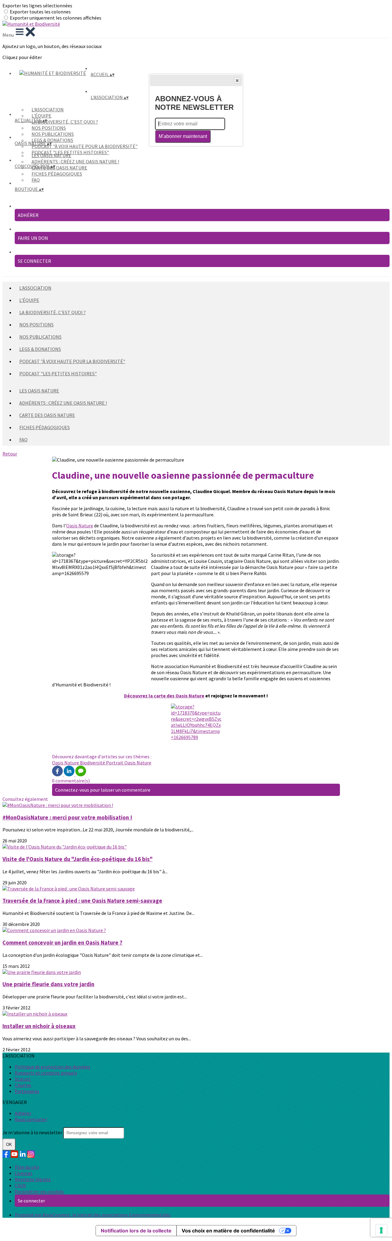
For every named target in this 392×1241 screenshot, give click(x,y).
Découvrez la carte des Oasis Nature (164, 696)
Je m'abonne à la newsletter (32, 1132)
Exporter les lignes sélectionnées (37, 5)
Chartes (23, 1085)
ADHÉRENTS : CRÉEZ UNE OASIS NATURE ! (75, 161)
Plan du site (27, 1167)
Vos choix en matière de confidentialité (228, 1231)
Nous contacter (31, 1119)
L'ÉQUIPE (41, 116)
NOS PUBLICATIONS (53, 134)
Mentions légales (33, 1179)
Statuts (23, 1079)
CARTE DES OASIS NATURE (59, 168)
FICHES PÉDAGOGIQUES (57, 174)
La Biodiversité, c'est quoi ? (65, 122)
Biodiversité (93, 763)
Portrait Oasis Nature (128, 763)
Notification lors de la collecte (136, 1231)
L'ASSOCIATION (48, 109)
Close (237, 80)
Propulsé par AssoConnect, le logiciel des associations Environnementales (93, 1215)
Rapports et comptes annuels (46, 1073)
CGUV (20, 1185)
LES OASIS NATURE (51, 155)
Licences (23, 1173)
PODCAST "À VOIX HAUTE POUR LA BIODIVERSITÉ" (85, 146)
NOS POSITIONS (49, 128)
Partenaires (27, 1091)
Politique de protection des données (52, 1067)
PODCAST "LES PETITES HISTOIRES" (58, 373)
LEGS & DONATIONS (52, 140)
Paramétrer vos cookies (39, 1191)
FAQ (36, 180)
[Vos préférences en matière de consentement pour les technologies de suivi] (381, 1230)
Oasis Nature (79, 525)
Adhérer (23, 1113)
